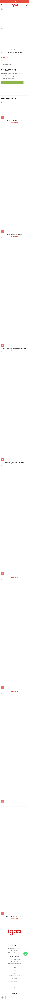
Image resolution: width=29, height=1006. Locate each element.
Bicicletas (7, 49)
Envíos (14, 987)
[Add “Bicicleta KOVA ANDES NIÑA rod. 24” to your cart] (2, 459)
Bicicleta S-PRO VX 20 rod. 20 (14, 120)
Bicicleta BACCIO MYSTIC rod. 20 (14, 234)
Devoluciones (14, 990)
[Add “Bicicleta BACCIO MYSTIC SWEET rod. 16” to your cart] (2, 573)
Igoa (12, 1004)
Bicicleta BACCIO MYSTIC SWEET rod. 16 (14, 576)
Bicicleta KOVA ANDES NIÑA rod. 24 (14, 462)
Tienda (14, 973)
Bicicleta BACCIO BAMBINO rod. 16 (14, 690)
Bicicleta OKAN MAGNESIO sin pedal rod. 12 (14, 348)
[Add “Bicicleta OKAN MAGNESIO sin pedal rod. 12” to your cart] (2, 345)
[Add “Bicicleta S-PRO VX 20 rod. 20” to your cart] (2, 117)
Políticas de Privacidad (14, 985)
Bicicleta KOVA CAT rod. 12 (14, 804)
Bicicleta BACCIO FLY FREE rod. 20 (14, 916)
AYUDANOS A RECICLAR (14, 975)
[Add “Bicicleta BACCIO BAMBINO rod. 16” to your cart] (2, 687)
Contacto (14, 978)
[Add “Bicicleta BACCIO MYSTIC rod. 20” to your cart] (2, 231)
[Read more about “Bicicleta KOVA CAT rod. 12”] (2, 801)
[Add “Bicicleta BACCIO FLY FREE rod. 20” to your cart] (2, 913)
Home (2, 49)
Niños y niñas (13, 49)
